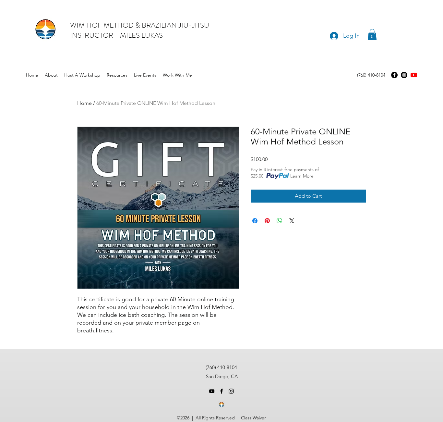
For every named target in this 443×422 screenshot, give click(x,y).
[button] (372, 34)
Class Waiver (253, 418)
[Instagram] (404, 75)
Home (84, 103)
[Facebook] (394, 75)
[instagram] (231, 391)
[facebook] (221, 391)
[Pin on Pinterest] (267, 221)
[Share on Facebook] (255, 221)
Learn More (302, 176)
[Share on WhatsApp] (279, 221)
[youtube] (414, 75)
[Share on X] (292, 221)
